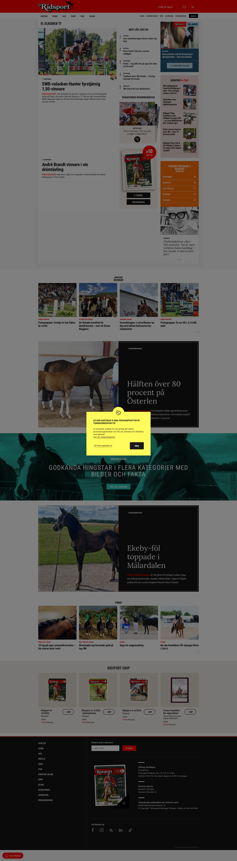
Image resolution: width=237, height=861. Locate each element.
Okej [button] (137, 446)
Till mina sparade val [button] (103, 445)
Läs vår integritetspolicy (104, 437)
